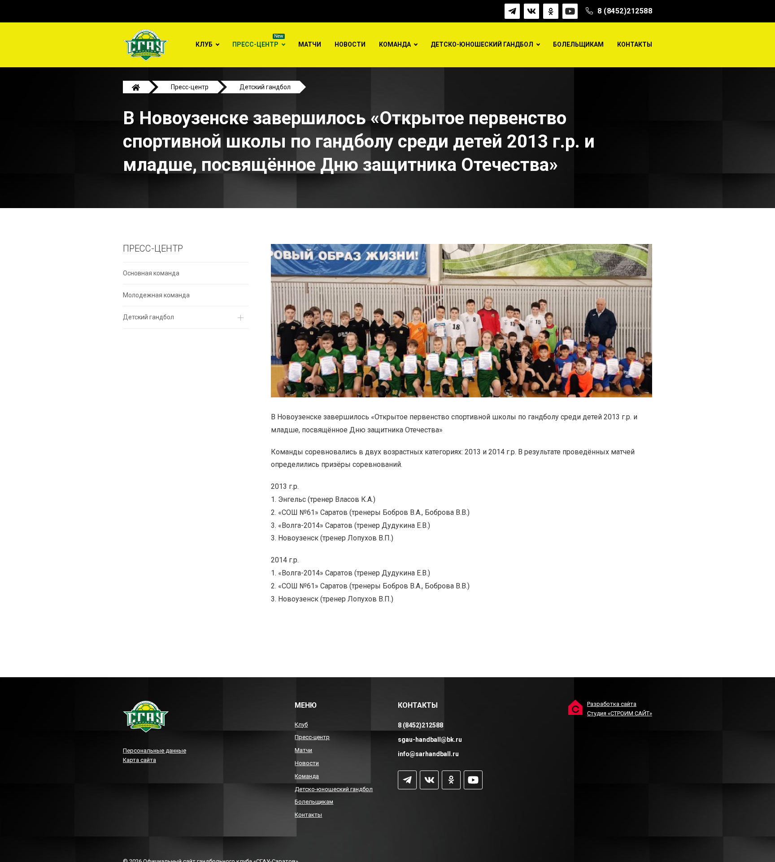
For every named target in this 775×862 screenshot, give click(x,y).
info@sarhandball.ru (428, 754)
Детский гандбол (148, 317)
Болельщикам (578, 44)
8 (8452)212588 (624, 11)
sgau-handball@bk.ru (430, 739)
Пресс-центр (255, 44)
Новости (350, 44)
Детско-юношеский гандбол (482, 44)
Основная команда (151, 273)
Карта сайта (139, 760)
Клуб (204, 44)
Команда (395, 44)
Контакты (634, 44)
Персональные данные (154, 750)
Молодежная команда (156, 295)
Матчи (309, 44)
